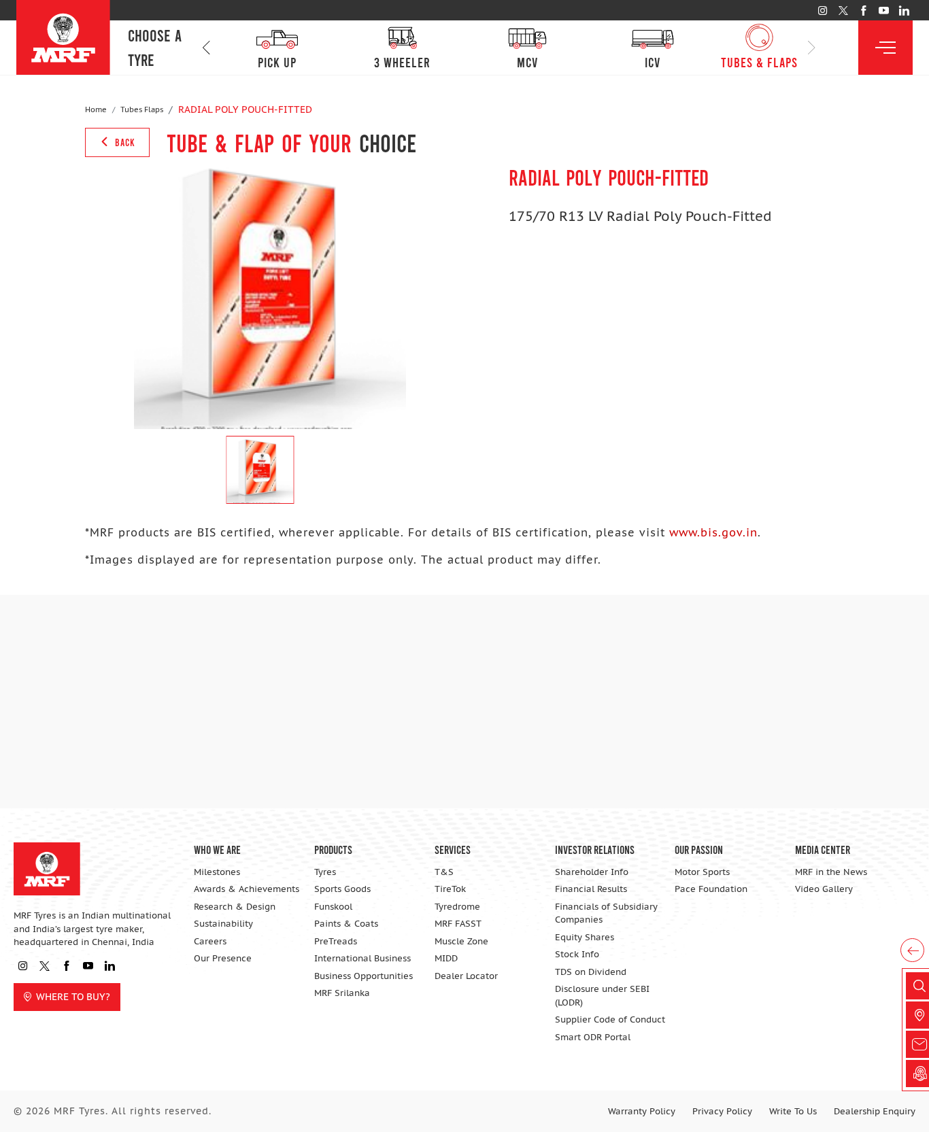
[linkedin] (904, 10)
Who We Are (217, 849)
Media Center (822, 849)
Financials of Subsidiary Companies (606, 913)
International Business (362, 958)
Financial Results (591, 889)
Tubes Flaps (141, 109)
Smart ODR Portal (592, 1037)
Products (333, 849)
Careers (210, 941)
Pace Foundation (711, 889)
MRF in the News (831, 872)
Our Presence (223, 958)
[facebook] (863, 10)
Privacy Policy (722, 1111)
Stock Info (577, 954)
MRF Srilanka (342, 993)
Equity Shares (584, 937)
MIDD (446, 958)
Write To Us (793, 1111)
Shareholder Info (591, 872)
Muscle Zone (461, 941)
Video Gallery (824, 889)
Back (123, 142)
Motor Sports (702, 872)
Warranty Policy (641, 1111)
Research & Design (234, 906)
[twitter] (842, 10)
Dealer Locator (466, 976)
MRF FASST (458, 923)
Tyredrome (457, 906)
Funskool (333, 906)
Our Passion (699, 849)
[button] (206, 48)
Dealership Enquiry (874, 1111)
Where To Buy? (73, 997)
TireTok (450, 889)
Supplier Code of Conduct (610, 1019)
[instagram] (822, 10)
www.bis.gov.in (713, 532)
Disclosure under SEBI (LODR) (602, 995)
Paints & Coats (346, 923)
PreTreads (335, 941)
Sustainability (223, 923)
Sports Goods (342, 889)
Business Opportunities (363, 976)
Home (96, 109)
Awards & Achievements (246, 889)
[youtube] (883, 10)
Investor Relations (595, 849)
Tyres (325, 872)
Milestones (217, 872)
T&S (444, 872)
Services (453, 849)
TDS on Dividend (590, 972)
